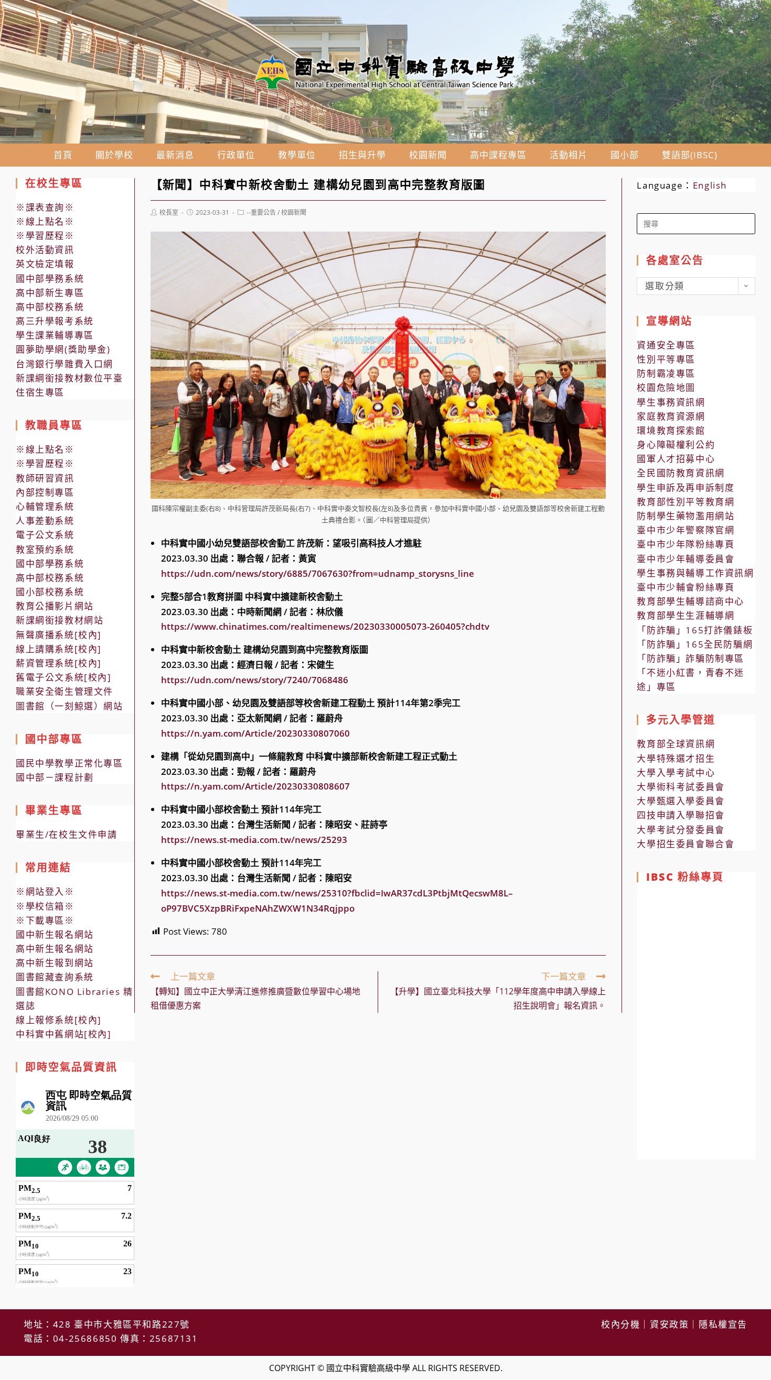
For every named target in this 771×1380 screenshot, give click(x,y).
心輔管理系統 (45, 506)
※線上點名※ (45, 221)
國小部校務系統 (50, 592)
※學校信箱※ (45, 906)
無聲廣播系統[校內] (59, 635)
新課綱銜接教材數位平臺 (69, 378)
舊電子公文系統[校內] (64, 677)
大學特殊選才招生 (676, 758)
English (710, 185)
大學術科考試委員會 (680, 787)
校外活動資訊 (45, 250)
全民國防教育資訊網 (680, 473)
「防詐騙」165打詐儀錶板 (695, 630)
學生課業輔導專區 (55, 335)
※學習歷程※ (45, 235)
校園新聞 (293, 212)
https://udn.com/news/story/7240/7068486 (254, 680)
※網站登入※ (45, 891)
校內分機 (620, 1324)
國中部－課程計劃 (55, 777)
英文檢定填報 (45, 264)
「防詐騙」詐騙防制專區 (690, 658)
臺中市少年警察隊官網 (685, 530)
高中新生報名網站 (55, 949)
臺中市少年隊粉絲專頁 (685, 544)
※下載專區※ (45, 920)
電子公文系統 (45, 535)
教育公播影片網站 (55, 606)
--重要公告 (261, 212)
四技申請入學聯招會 (680, 815)
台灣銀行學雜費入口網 (64, 364)
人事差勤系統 (45, 520)
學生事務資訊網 (671, 402)
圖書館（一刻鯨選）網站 (69, 706)
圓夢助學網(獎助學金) (63, 349)
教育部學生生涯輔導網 (685, 615)
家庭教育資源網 (671, 416)
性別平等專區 (666, 359)
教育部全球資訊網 (676, 744)
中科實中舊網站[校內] (64, 1034)
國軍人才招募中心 (676, 459)
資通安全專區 (666, 345)
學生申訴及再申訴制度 (685, 487)
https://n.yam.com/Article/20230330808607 (255, 786)
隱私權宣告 (723, 1324)
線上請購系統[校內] (59, 649)
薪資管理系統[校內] (59, 663)
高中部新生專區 (50, 293)
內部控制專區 (45, 492)
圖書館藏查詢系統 (55, 977)
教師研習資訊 (45, 478)
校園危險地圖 (666, 387)
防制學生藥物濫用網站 (685, 516)
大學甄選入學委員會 (680, 801)
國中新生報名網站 (55, 934)
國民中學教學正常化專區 (69, 763)
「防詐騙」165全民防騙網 (695, 644)
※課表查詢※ (45, 207)
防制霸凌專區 (666, 373)
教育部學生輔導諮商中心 (690, 601)
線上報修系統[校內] (59, 1020)
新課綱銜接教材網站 (59, 620)
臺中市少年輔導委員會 (685, 559)
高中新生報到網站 (55, 963)
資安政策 (669, 1324)
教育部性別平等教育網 (685, 502)
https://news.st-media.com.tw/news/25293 (254, 840)
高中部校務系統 (50, 307)
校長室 (168, 212)
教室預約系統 (45, 549)
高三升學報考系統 (55, 321)
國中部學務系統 (50, 278)
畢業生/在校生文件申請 (66, 834)
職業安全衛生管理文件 (64, 691)
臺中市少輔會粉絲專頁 (685, 587)
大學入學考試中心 (676, 772)
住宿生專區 (40, 392)
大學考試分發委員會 (680, 830)
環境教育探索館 (671, 430)
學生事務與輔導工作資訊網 (695, 573)
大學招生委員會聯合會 (685, 844)
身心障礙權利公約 (676, 445)
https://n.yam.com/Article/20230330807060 (255, 733)
